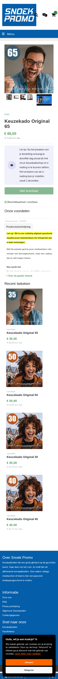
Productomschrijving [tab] (18, 227)
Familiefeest (8, 631)
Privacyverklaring (11, 606)
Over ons (7, 597)
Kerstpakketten (9, 627)
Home (6, 114)
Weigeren (29, 670)
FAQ (4, 602)
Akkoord (29, 662)
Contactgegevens (11, 615)
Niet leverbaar (29, 190)
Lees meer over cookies (27, 653)
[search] (36, 15)
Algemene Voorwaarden (14, 610)
